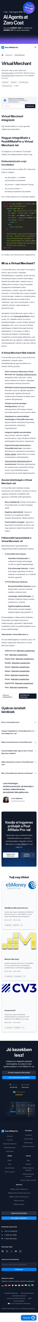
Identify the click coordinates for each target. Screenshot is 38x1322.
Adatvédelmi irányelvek (19, 1296)
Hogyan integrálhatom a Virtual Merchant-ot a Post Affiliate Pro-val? (17, 732)
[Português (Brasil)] (29, 1285)
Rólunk (10, 1160)
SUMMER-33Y (8, 30)
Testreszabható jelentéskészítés (17, 461)
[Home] (2, 55)
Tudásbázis (28, 1135)
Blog (28, 1160)
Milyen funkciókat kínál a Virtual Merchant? (16, 742)
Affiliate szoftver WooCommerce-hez (19, 1193)
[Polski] (26, 1285)
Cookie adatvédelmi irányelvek (16, 1298)
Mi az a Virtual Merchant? (10, 722)
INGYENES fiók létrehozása (24, 696)
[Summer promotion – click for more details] (19, 22)
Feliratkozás (30, 106)
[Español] (9, 1285)
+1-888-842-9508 (10, 1235)
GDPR (30, 1298)
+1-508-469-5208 (10, 1239)
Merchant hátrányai (19, 582)
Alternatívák (9, 1151)
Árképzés (10, 1136)
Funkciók (9, 1140)
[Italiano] (19, 1285)
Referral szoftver (19, 1200)
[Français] (12, 1285)
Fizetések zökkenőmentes (26, 374)
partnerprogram (7, 73)
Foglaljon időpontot (27, 855)
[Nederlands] (22, 1285)
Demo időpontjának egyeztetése (19, 1077)
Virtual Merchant (19, 55)
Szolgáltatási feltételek (11, 1293)
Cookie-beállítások (19, 1301)
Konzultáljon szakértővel (19, 1218)
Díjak (9, 1164)
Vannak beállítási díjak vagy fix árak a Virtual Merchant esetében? (17, 752)
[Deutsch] (2, 1285)
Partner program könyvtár (28, 1180)
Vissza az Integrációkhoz (7, 696)
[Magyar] (16, 1285)
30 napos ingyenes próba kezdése (19, 1072)
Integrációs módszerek (10, 1144)
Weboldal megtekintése (26, 651)
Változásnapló (28, 1142)
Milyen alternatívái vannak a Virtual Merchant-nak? (17, 763)
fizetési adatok (10, 454)
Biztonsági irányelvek (27, 1293)
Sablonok (28, 1164)
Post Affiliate (21, 844)
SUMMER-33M (15, 28)
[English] (6, 1285)
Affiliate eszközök (19, 1204)
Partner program (10, 1171)
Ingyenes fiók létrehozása (10, 855)
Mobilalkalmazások (9, 1147)
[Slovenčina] (32, 1285)
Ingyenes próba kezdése (19, 1213)
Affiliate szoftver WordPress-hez (19, 1197)
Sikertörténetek (9, 1168)
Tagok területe (28, 1139)
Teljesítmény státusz (28, 1146)
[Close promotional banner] (36, 2)
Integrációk (8, 55)
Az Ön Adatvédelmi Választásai (20, 1303)
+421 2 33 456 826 (10, 1231)
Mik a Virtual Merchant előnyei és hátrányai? (17, 773)
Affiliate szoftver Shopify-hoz (19, 1189)
